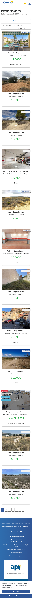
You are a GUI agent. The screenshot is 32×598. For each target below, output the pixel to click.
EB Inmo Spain (8, 3)
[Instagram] (11, 531)
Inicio (3, 524)
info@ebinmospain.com (18, 536)
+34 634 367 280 (17, 539)
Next (28, 41)
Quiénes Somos (10, 524)
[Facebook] (17, 531)
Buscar (17, 21)
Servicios (27, 524)
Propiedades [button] (19, 524)
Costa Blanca (18, 526)
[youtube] (21, 531)
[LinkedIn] (14, 531)
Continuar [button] (16, 591)
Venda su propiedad (7, 526)
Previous (4, 41)
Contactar (25, 526)
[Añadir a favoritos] (16, 47)
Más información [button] (10, 587)
